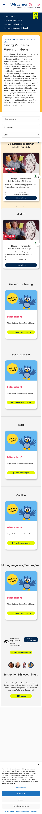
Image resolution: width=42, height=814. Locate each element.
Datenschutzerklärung (22, 811)
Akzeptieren (21, 793)
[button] (38, 764)
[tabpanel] (21, 177)
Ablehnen (21, 800)
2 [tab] (20, 206)
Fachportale (8, 16)
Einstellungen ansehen (21, 806)
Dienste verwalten (21, 787)
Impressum (34, 811)
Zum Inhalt (21, 198)
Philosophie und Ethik (12, 20)
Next (39, 177)
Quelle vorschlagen (22, 543)
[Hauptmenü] (4, 5)
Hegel (25, 28)
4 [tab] (27, 206)
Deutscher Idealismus (12, 28)
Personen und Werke (12, 24)
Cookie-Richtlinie (10, 811)
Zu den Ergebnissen (31, 639)
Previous (2, 177)
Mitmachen (22, 696)
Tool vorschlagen (22, 473)
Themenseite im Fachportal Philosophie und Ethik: (19, 40)
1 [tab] (16, 206)
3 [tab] (23, 206)
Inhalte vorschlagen (22, 332)
